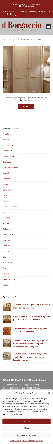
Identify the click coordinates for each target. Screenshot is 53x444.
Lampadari (7, 190)
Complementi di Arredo (12, 167)
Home (5, 39)
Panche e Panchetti (10, 212)
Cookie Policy (15, 440)
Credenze (7, 178)
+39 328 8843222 (35, 4)
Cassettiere (7, 151)
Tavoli (5, 268)
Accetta (26, 421)
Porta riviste (8, 234)
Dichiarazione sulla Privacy (32, 440)
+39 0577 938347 (20, 4)
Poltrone (6, 229)
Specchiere (7, 262)
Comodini (7, 162)
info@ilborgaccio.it (28, 6)
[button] (49, 393)
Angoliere (7, 134)
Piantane (6, 218)
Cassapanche (8, 145)
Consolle (6, 173)
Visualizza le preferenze (26, 435)
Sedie (5, 257)
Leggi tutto (26, 106)
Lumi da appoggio (10, 206)
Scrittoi (6, 251)
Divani (5, 184)
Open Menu (48, 26)
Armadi (6, 139)
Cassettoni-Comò (10, 156)
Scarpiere (6, 246)
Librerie (6, 201)
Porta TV (6, 240)
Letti (5, 195)
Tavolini (6, 273)
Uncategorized (9, 279)
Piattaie (6, 223)
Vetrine (6, 285)
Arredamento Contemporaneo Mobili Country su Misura (26, 11)
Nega (26, 428)
